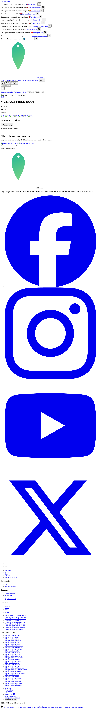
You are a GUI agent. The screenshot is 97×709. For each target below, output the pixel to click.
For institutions (9, 595)
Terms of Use (9, 688)
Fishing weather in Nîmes (12, 666)
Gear (10, 80)
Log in (3, 85)
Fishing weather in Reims (12, 654)
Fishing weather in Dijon (12, 663)
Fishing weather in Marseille (13, 637)
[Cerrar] (42, 10)
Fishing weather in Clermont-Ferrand (16, 669)
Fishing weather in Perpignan (13, 683)
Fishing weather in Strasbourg (13, 647)
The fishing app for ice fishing (14, 629)
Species (14, 80)
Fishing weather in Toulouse (13, 640)
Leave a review (8, 125)
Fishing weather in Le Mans (13, 671)
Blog (34, 80)
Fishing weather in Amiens (13, 678)
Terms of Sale (9, 690)
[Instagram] (50, 379)
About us (7, 606)
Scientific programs (27, 80)
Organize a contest (10, 599)
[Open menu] (3, 88)
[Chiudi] (40, 16)
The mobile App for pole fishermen (15, 619)
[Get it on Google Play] (26, 143)
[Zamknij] (39, 29)
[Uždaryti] (43, 22)
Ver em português (37, 32)
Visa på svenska (28, 39)
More (41, 80)
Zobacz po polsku (30, 29)
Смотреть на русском (39, 36)
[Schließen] (43, 7)
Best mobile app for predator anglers (15, 615)
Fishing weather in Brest (12, 675)
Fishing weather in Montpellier (14, 646)
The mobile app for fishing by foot (15, 625)
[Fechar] (45, 32)
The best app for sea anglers (13, 620)
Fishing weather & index (12, 577)
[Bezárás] (37, 13)
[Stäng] (36, 38)
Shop (37, 80)
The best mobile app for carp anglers (15, 617)
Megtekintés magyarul (27, 14)
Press (6, 609)
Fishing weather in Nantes (12, 644)
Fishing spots (5, 80)
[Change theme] (8, 83)
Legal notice (8, 691)
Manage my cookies (10, 699)
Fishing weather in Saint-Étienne (14, 658)
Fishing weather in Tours (12, 676)
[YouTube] (50, 471)
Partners (7, 608)
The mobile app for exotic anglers (15, 622)
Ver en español (34, 11)
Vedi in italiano (33, 17)
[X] (50, 563)
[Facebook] (50, 286)
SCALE (7, 597)
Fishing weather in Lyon (12, 639)
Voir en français (31, 4)
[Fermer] (39, 4)
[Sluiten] (50, 26)
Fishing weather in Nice (12, 642)
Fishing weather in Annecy (13, 681)
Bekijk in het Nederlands (39, 26)
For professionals (10, 594)
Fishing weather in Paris (12, 635)
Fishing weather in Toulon (12, 659)
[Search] (3, 83)
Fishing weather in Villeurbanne (14, 668)
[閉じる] (44, 19)
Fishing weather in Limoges (13, 680)
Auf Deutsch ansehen (33, 7)
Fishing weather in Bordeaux (13, 649)
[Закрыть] (49, 35)
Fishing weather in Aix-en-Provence (15, 673)
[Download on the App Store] (10, 143)
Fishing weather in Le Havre (13, 656)
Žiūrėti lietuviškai (35, 23)
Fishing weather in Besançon (13, 685)
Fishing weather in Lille (12, 651)
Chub (24, 92)
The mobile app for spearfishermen (15, 627)
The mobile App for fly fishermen (15, 624)
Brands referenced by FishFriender (11, 92)
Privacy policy (9, 694)
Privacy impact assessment (12, 698)
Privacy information (10, 696)
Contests (18, 80)
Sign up (8, 85)
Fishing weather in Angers (12, 664)
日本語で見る (36, 20)
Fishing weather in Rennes (12, 652)
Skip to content (5, 1)
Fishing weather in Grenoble (13, 661)
